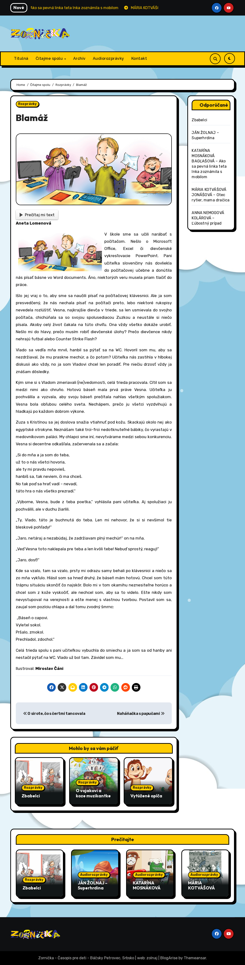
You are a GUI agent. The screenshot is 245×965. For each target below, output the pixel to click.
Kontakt (139, 58)
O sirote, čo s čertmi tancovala (56, 713)
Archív (79, 58)
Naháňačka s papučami (139, 713)
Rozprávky (27, 104)
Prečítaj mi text (40, 214)
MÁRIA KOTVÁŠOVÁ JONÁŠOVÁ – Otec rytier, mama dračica (210, 194)
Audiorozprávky (108, 58)
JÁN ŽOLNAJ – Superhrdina (92, 885)
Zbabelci (31, 796)
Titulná (21, 58)
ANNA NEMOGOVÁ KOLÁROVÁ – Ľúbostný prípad (208, 218)
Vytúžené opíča (146, 796)
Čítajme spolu (50, 58)
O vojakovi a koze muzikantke (93, 793)
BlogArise (169, 958)
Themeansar (195, 958)
